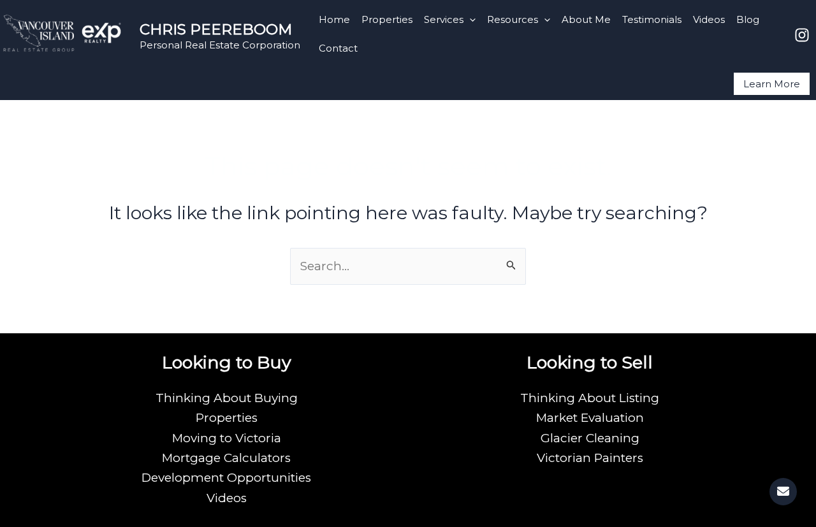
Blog (747, 19)
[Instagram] (802, 35)
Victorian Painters (590, 458)
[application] (469, 19)
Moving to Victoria (226, 438)
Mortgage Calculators (226, 458)
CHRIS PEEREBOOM (216, 29)
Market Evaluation (590, 417)
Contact (338, 48)
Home (334, 19)
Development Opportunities (226, 477)
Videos (709, 19)
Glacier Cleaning (590, 438)
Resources (512, 19)
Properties (386, 19)
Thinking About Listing (589, 398)
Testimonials (651, 19)
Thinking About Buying (227, 398)
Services (443, 19)
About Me (586, 19)
